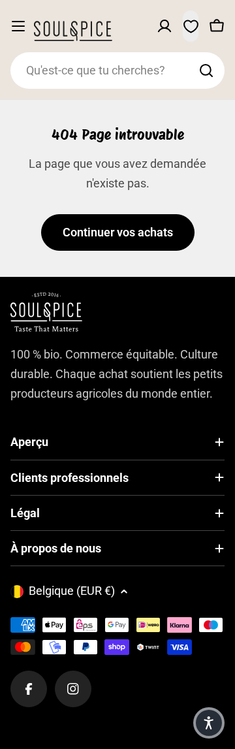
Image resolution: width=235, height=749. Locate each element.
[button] (209, 723)
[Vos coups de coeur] (190, 26)
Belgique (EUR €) (72, 591)
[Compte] (164, 26)
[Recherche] (206, 70)
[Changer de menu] (18, 26)
